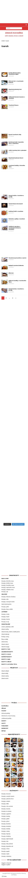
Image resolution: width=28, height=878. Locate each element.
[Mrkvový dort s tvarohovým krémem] (14, 775)
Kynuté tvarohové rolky (15, 134)
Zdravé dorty (4, 641)
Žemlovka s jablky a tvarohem (17, 219)
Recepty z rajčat (5, 853)
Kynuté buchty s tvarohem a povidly (16, 289)
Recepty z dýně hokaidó (7, 838)
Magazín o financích (6, 863)
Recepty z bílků (5, 803)
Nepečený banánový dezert (16, 158)
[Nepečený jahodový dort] (20, 780)
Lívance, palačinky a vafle (7, 626)
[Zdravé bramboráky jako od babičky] (7, 760)
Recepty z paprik (5, 851)
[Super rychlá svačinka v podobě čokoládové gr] (14, 412)
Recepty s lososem (6, 793)
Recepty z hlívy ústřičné (7, 843)
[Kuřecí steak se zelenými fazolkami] (14, 765)
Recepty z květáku (5, 828)
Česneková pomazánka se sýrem (17, 258)
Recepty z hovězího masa (7, 585)
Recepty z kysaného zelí (7, 846)
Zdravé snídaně (5, 671)
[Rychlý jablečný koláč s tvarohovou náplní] (20, 760)
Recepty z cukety (5, 831)
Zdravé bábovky (5, 634)
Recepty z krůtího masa (7, 583)
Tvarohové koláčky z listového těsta (17, 166)
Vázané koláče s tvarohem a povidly (16, 196)
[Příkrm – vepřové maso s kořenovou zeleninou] (7, 780)
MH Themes (14, 874)
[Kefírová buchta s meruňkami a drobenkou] (20, 770)
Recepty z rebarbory (6, 856)
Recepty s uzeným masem (7, 796)
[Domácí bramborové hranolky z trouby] (7, 775)
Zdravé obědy (4, 673)
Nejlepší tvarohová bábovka (16, 265)
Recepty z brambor (6, 823)
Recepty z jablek (5, 818)
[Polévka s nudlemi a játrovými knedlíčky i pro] (14, 364)
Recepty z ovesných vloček (7, 601)
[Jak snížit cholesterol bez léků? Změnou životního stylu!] (20, 765)
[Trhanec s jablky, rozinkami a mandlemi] (7, 785)
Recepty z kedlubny (6, 836)
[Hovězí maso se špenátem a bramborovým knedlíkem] (7, 755)
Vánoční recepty (5, 646)
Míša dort (11, 273)
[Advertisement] (14, 10)
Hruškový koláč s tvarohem (16, 211)
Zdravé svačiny (5, 676)
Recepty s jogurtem (6, 813)
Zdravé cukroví (5, 644)
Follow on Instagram (18, 524)
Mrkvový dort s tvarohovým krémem (16, 81)
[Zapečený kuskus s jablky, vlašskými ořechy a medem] (14, 740)
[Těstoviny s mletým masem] (20, 745)
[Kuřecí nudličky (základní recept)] (14, 760)
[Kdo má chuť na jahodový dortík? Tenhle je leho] (14, 388)
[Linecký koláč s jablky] (7, 745)
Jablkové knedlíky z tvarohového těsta (17, 281)
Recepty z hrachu (5, 619)
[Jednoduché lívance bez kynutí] (7, 750)
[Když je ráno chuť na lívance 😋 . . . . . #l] (14, 315)
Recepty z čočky (5, 614)
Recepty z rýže (5, 599)
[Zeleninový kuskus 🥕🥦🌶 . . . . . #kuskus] (14, 461)
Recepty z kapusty (5, 833)
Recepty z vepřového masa (8, 587)
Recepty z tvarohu (5, 808)
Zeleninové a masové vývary (8, 715)
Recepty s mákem (5, 801)
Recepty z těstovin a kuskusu (8, 596)
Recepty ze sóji (5, 621)
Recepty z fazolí (5, 616)
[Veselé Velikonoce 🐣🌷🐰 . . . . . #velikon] (14, 510)
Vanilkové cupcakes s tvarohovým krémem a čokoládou (15, 228)
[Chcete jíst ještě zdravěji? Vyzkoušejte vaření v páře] (14, 745)
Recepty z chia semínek (7, 806)
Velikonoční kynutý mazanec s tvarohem (17, 97)
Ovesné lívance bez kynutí (16, 203)
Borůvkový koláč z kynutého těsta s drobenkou (16, 142)
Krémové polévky (5, 713)
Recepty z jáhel (5, 606)
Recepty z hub (4, 841)
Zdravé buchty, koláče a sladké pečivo (10, 631)
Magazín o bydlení (5, 864)
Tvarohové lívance (13, 105)
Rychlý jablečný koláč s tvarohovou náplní (15, 73)
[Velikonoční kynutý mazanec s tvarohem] (14, 785)
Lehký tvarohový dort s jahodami (17, 150)
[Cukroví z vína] (20, 750)
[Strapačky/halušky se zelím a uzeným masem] (14, 755)
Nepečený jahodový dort (15, 89)
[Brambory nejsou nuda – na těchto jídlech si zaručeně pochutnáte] (20, 740)
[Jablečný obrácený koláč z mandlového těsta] (14, 780)
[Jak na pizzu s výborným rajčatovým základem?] (7, 740)
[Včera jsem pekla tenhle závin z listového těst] (14, 437)
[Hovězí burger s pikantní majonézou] (14, 770)
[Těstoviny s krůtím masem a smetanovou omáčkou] (7, 770)
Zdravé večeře (4, 678)
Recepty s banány (5, 816)
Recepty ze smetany (6, 811)
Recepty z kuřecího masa (7, 581)
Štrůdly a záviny (5, 636)
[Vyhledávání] (14, 28)
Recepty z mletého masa (7, 589)
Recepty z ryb (4, 591)
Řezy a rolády (4, 639)
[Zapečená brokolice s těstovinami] (20, 755)
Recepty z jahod (5, 821)
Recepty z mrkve (5, 848)
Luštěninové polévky (6, 718)
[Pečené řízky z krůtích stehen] (20, 775)
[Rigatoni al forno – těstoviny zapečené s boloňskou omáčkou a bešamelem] (20, 785)
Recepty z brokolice (6, 826)
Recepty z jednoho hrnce (7, 798)
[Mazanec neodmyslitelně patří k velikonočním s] (14, 486)
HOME (3, 41)
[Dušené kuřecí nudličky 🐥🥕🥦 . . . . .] (14, 339)
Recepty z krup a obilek (7, 609)
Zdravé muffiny (5, 629)
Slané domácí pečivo (6, 604)
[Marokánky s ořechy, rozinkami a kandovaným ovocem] (14, 750)
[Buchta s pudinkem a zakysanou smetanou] (7, 765)
